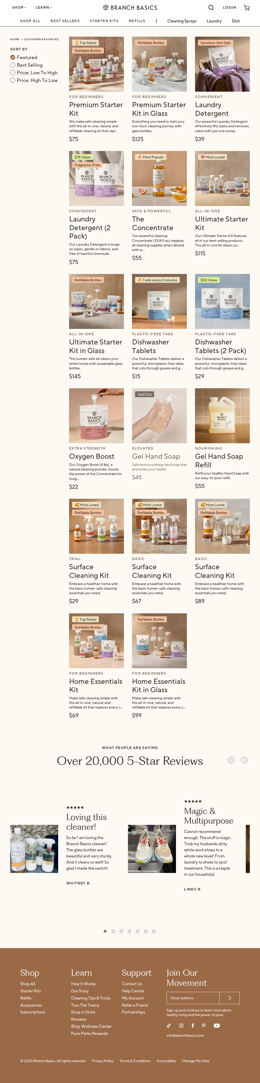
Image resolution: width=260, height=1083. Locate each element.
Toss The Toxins (85, 1005)
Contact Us (132, 984)
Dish (236, 20)
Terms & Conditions (135, 1061)
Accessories (31, 1005)
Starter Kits (104, 21)
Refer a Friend (135, 1005)
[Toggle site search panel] (211, 8)
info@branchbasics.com (185, 1036)
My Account (133, 998)
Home (15, 39)
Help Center (133, 991)
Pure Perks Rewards (89, 1034)
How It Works (83, 984)
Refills (137, 21)
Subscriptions (32, 1012)
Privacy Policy (102, 1061)
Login (229, 7)
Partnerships (133, 1012)
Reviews (78, 1019)
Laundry (214, 20)
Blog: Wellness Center (91, 1026)
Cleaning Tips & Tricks (90, 998)
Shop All (30, 21)
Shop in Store (83, 1012)
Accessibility (166, 1061)
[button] (105, 931)
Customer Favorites (41, 39)
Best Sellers (65, 21)
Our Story (80, 991)
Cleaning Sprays (182, 20)
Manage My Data (195, 1061)
